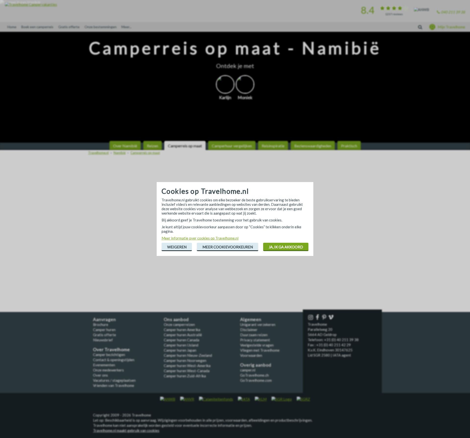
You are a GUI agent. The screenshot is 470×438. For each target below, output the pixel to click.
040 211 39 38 (453, 12)
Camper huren (104, 329)
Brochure (100, 324)
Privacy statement (255, 340)
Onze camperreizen (179, 324)
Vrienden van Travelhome (113, 385)
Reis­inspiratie (273, 145)
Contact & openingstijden (113, 359)
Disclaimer (249, 329)
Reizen (152, 145)
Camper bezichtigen (109, 354)
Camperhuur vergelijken (232, 145)
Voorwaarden (251, 355)
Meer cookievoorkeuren (227, 247)
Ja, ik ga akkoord (286, 247)
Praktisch (349, 145)
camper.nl (247, 370)
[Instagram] (311, 317)
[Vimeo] (331, 317)
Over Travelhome (111, 349)
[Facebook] (318, 317)
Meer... (126, 27)
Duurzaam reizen (254, 335)
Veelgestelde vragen (257, 345)
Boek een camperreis (37, 27)
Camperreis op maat (185, 145)
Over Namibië (125, 145)
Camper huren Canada (181, 340)
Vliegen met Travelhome (260, 350)
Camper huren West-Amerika (187, 365)
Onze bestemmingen (100, 27)
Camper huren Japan (180, 350)
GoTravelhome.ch (254, 375)
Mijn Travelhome (451, 27)
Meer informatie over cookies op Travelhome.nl (200, 238)
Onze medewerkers (108, 370)
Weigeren (177, 247)
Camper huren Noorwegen (185, 360)
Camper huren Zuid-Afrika (185, 376)
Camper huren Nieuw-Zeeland (188, 355)
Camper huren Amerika (182, 329)
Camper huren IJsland (181, 345)
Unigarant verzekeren (257, 324)
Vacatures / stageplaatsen (114, 380)
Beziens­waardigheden (312, 145)
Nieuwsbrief (103, 340)
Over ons (100, 375)
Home (11, 27)
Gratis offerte (69, 27)
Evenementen (104, 365)
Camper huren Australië (183, 335)
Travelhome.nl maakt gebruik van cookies (126, 430)
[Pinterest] (324, 317)
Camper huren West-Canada (187, 371)
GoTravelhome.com (256, 380)
